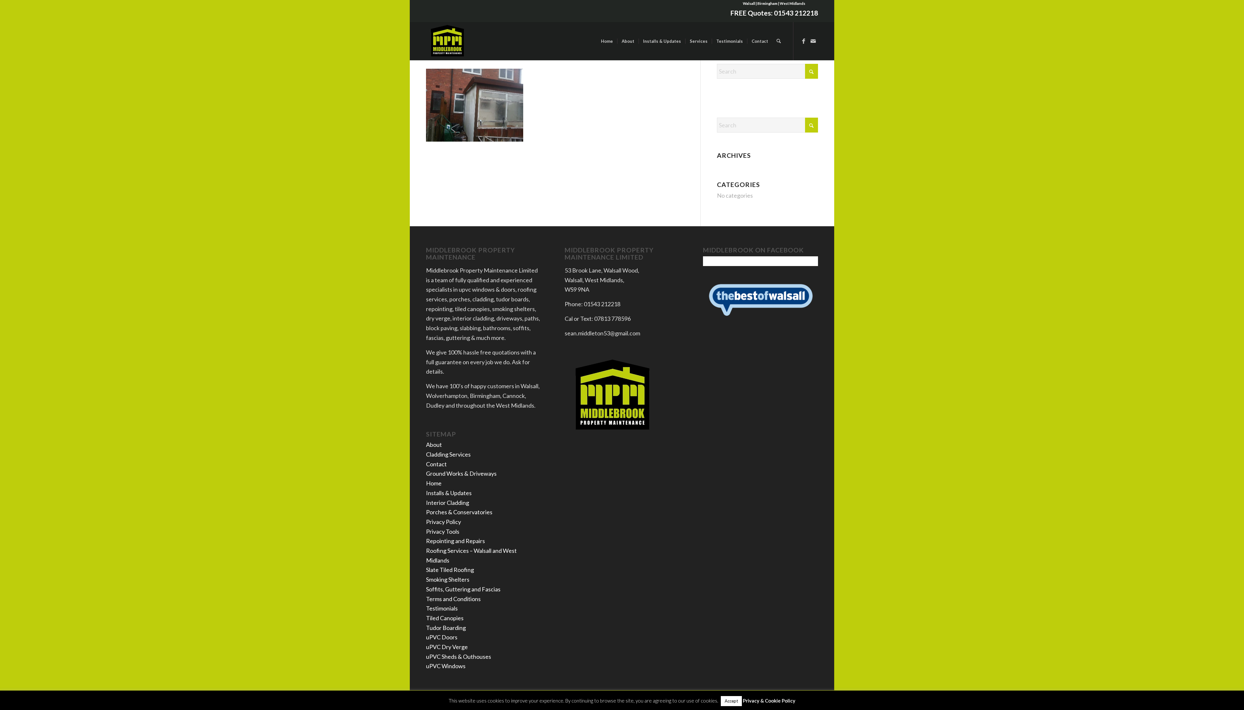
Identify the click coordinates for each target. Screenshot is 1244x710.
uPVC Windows (446, 665)
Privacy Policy (443, 521)
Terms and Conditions (453, 598)
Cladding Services (448, 454)
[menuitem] (607, 41)
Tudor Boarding (446, 627)
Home (434, 483)
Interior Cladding (447, 502)
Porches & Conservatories (459, 512)
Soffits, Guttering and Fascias (463, 589)
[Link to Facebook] (803, 41)
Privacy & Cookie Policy (769, 701)
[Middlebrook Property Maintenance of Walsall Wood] (447, 41)
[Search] (778, 41)
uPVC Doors (441, 637)
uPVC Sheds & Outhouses (458, 656)
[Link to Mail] (813, 41)
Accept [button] (731, 701)
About (434, 444)
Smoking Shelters (447, 579)
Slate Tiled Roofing (450, 569)
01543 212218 (796, 13)
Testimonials (442, 608)
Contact (436, 464)
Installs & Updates (449, 492)
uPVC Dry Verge (447, 646)
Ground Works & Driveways (461, 473)
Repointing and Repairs (455, 540)
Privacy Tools (442, 531)
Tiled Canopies (445, 618)
